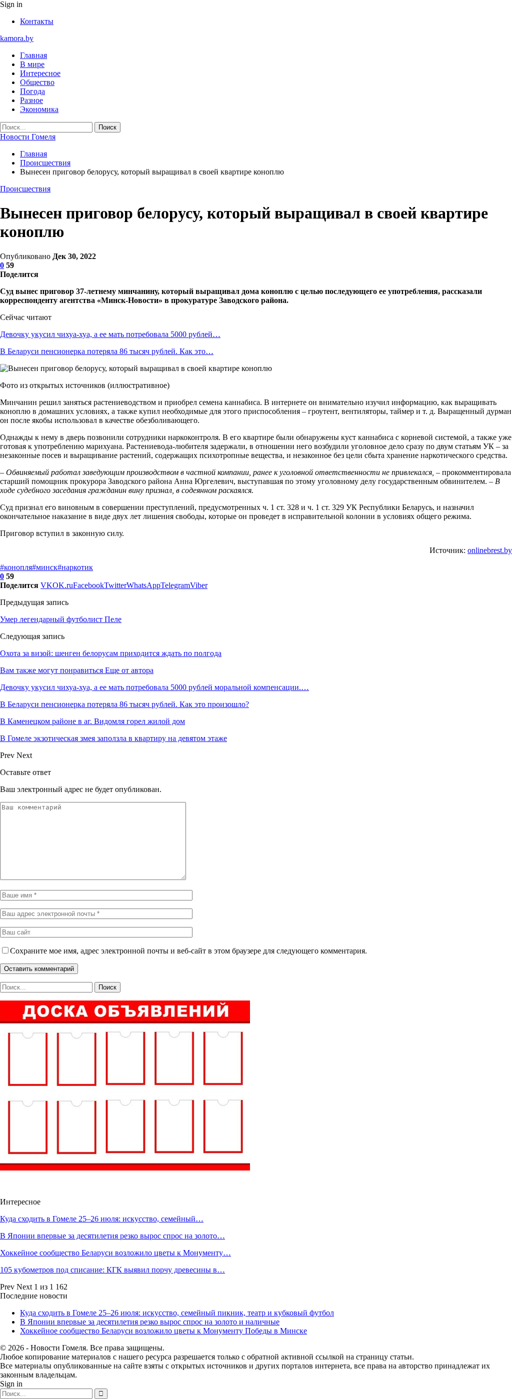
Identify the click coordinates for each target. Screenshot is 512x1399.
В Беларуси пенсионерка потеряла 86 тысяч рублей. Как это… (107, 351)
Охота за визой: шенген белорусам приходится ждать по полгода (111, 653)
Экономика (39, 109)
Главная (33, 55)
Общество (37, 82)
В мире (32, 64)
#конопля (16, 567)
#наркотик (75, 567)
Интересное (40, 73)
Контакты (37, 21)
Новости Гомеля (28, 136)
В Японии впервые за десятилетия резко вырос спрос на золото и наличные (150, 1322)
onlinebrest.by (490, 550)
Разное (31, 100)
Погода (32, 91)
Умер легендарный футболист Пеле (61, 619)
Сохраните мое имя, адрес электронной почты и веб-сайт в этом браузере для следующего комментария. (188, 950)
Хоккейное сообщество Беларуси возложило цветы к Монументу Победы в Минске (163, 1330)
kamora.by (17, 38)
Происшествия (25, 188)
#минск (45, 567)
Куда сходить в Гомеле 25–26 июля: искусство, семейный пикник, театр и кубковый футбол (177, 1312)
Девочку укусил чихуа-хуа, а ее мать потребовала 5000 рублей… (110, 334)
